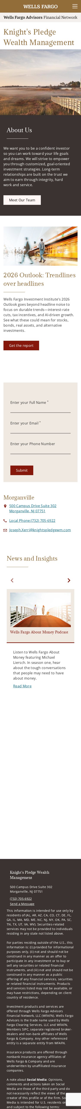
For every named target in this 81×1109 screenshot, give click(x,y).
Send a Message (22, 904)
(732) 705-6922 (21, 899)
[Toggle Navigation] (75, 6)
